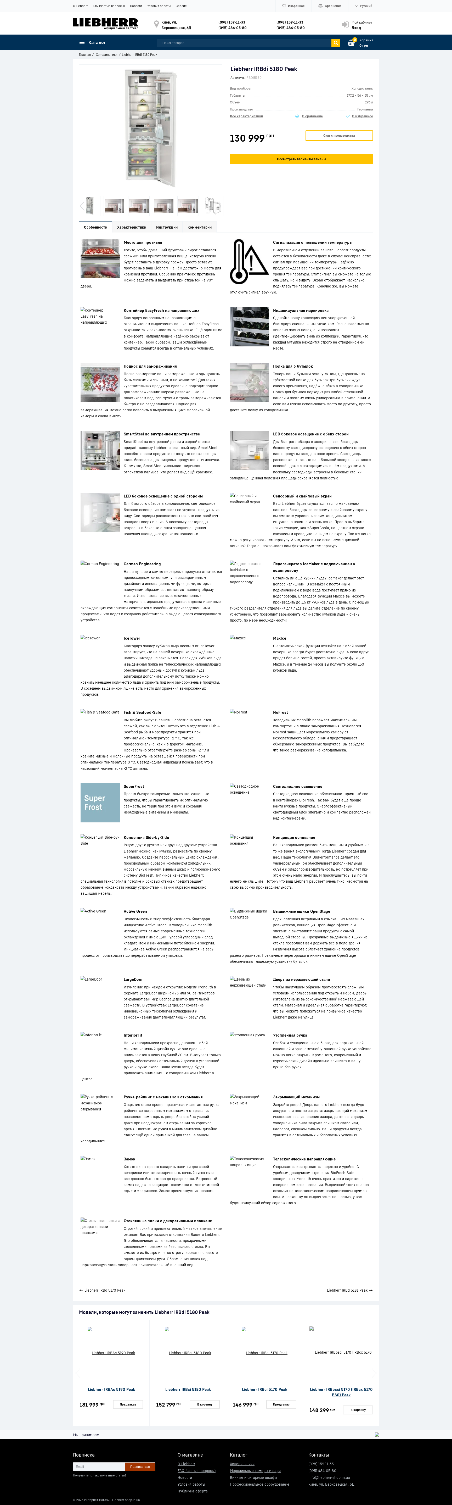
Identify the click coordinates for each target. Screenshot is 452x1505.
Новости (136, 6)
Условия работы (159, 6)
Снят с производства (339, 135)
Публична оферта (193, 1491)
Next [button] (218, 206)
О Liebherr (80, 6)
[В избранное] (359, 116)
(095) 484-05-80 (232, 27)
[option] (89, 206)
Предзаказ (128, 1404)
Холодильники (242, 1464)
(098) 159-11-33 (231, 22)
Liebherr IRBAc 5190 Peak (111, 1389)
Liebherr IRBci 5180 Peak (188, 1389)
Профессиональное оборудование (259, 1484)
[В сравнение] (309, 116)
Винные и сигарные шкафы (253, 1477)
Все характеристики (246, 116)
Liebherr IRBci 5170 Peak (264, 1389)
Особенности (95, 227)
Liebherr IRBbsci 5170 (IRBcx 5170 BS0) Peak (341, 1392)
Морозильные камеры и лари (255, 1470)
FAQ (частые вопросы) (109, 6)
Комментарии (200, 227)
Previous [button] (82, 206)
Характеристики (131, 227)
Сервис (181, 6)
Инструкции (167, 227)
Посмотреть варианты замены (301, 159)
